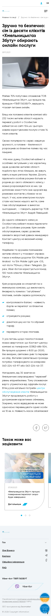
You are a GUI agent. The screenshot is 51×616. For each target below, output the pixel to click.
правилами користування (14, 601)
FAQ (4, 568)
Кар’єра (6, 556)
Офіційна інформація (13, 562)
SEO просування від (16, 607)
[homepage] (6, 11)
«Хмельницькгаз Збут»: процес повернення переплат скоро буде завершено (24, 494)
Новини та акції (9, 17)
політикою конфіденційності (30, 599)
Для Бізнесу (8, 551)
